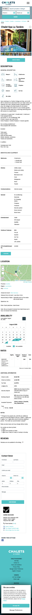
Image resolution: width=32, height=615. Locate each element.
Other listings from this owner (12, 530)
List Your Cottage (16, 577)
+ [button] (2, 267)
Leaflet (16, 280)
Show (14, 523)
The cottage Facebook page (12, 528)
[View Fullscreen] (3, 273)
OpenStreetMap (23, 280)
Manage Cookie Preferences (16, 569)
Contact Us (16, 562)
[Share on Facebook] (3, 541)
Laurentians (8, 286)
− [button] (2, 269)
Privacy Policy (16, 567)
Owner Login (16, 579)
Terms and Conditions (16, 565)
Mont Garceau (14, 293)
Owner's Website (9, 526)
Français (19, 571)
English (14, 571)
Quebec (8, 284)
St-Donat (5, 288)
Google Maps (27, 282)
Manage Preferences (16, 610)
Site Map (16, 560)
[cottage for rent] (8, 4)
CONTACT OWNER (16, 60)
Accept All (16, 605)
